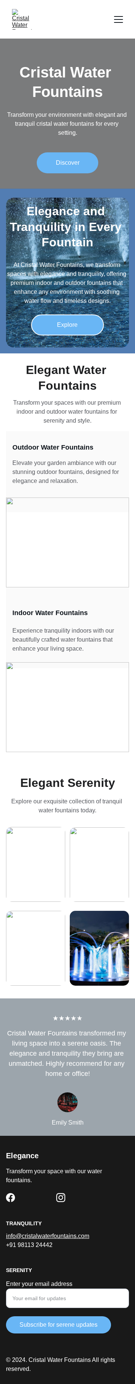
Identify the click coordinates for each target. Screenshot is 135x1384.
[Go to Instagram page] (60, 1197)
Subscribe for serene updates (59, 1324)
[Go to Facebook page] (10, 1197)
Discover (68, 162)
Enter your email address (39, 1284)
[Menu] (118, 19)
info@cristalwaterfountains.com (47, 1236)
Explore (67, 325)
